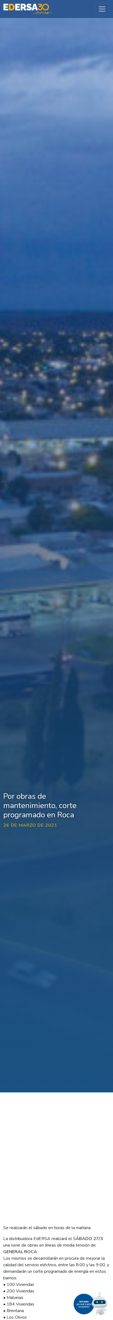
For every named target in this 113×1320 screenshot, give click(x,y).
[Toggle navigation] (102, 9)
